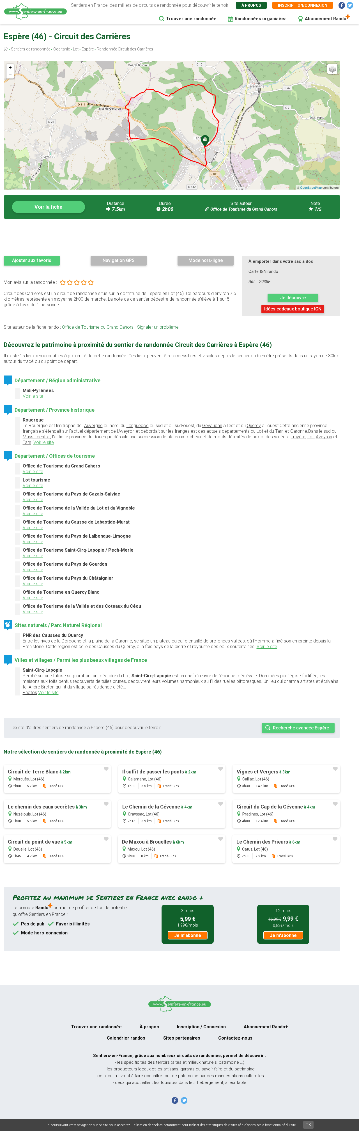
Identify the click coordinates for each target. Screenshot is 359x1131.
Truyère (298, 436)
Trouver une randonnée (191, 18)
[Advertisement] (172, 237)
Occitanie (61, 49)
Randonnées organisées (261, 18)
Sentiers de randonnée (30, 49)
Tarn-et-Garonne (291, 431)
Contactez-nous (235, 1038)
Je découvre (293, 297)
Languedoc (137, 425)
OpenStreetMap (311, 187)
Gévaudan (212, 425)
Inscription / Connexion (201, 1026)
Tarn (27, 442)
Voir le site (33, 396)
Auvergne (93, 425)
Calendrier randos (126, 1038)
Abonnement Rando (325, 18)
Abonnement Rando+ (266, 1026)
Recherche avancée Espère (301, 728)
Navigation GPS (119, 260)
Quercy (254, 425)
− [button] (10, 75)
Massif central (36, 436)
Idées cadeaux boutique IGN (292, 309)
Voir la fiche (48, 207)
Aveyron (324, 436)
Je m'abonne (187, 935)
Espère (88, 49)
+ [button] (10, 67)
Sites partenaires (181, 1038)
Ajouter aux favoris (31, 260)
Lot (76, 49)
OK (308, 1124)
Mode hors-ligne (205, 260)
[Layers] (332, 69)
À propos (251, 5)
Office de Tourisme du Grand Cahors (243, 209)
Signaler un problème (158, 327)
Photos (30, 692)
